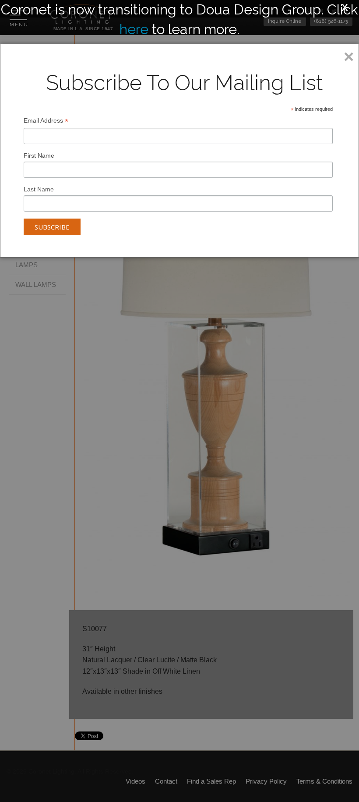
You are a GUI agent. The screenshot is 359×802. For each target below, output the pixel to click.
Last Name (39, 189)
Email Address (46, 122)
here (134, 29)
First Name (39, 155)
